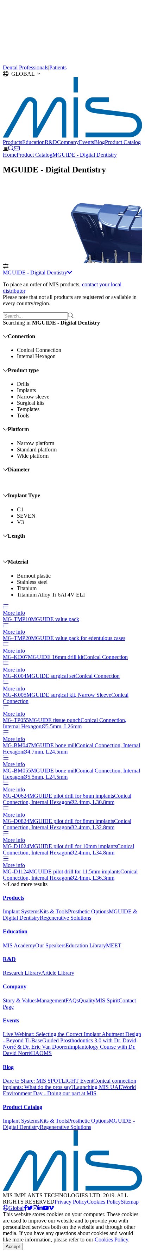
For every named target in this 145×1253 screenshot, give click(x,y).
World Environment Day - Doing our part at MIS (69, 1090)
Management (51, 1000)
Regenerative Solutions (65, 918)
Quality (87, 1000)
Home (10, 155)
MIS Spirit (107, 1000)
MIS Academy (19, 945)
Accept (13, 1246)
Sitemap (130, 1202)
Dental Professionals (25, 67)
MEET (113, 945)
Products (12, 142)
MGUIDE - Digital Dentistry (84, 155)
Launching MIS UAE (98, 1087)
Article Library (57, 973)
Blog (99, 142)
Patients (58, 67)
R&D (51, 142)
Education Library (85, 945)
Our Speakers (50, 945)
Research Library (22, 973)
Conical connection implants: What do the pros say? (69, 1084)
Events (86, 142)
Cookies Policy (104, 1202)
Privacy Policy (71, 1202)
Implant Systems (21, 911)
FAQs (72, 1000)
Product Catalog (123, 142)
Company (68, 142)
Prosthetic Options (88, 911)
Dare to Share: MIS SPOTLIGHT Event (48, 1081)
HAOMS (41, 1053)
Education (33, 142)
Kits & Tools (53, 911)
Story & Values (20, 1000)
